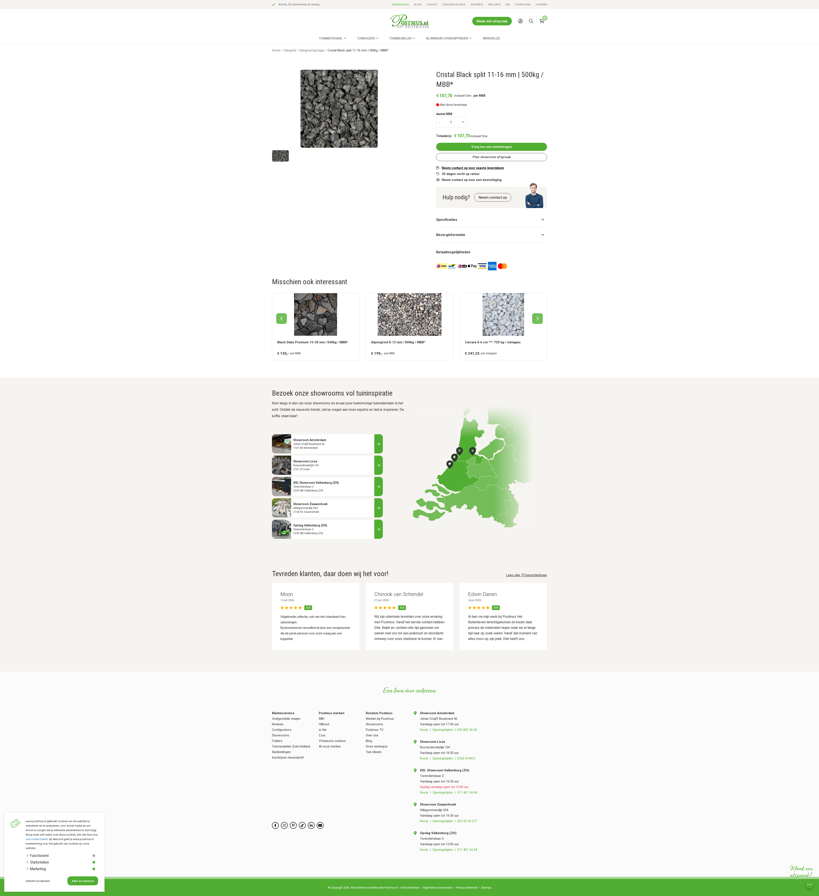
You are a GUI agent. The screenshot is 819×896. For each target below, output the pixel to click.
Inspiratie (477, 4)
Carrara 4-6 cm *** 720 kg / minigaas (493, 342)
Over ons (372, 735)
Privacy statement (467, 887)
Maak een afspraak (492, 21)
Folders (277, 741)
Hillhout (324, 724)
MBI (321, 719)
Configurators (281, 730)
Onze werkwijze (377, 746)
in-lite (323, 730)
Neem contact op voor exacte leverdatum (473, 168)
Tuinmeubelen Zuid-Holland (291, 746)
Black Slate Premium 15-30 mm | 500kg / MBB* (312, 342)
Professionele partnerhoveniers (297, 4)
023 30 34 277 (467, 821)
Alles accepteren (83, 881)
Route (424, 730)
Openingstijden (443, 730)
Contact (432, 4)
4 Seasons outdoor (332, 741)
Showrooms (523, 4)
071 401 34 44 (467, 792)
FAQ (508, 4)
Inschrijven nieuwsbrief (288, 757)
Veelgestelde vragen (286, 719)
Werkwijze (491, 38)
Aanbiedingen (400, 4)
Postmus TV (374, 730)
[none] (532, 30)
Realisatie (494, 4)
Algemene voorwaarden (437, 887)
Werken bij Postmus (380, 719)
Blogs (418, 4)
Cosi (322, 735)
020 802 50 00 (467, 730)
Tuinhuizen (366, 38)
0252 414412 (466, 758)
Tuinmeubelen (400, 38)
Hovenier (541, 4)
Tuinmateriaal (331, 38)
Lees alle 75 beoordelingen (526, 575)
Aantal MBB (444, 114)
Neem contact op (493, 197)
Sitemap (486, 887)
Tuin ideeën (374, 752)
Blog (369, 741)
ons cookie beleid (37, 839)
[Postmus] (409, 21)
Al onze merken (330, 746)
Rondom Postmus (454, 4)
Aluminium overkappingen (447, 38)
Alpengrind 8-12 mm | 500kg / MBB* (398, 342)
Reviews (277, 724)
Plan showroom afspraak (492, 157)
